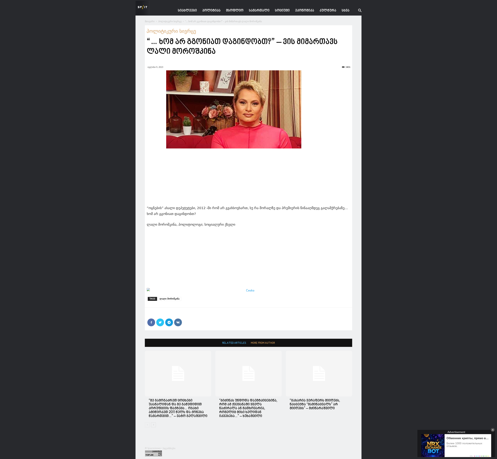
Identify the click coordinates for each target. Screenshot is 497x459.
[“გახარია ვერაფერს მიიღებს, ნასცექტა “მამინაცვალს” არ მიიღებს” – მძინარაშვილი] (319, 373)
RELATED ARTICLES (234, 343)
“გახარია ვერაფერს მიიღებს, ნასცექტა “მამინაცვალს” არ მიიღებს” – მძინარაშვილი (315, 404)
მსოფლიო (234, 11)
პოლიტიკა (211, 11)
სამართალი (259, 11)
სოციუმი (282, 11)
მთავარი (150, 21)
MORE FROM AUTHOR (263, 343)
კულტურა (328, 11)
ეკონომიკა (304, 11)
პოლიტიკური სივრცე (170, 21)
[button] (356, 11)
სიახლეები (187, 11)
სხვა (345, 11)
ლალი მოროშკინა (170, 299)
